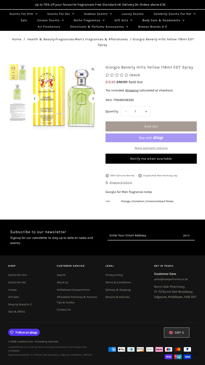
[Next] (92, 98)
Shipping (132, 90)
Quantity (112, 111)
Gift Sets (13, 297)
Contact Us (64, 309)
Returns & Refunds (118, 297)
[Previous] (34, 98)
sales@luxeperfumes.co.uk (171, 279)
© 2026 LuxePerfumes (21, 341)
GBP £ (179, 332)
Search (61, 275)
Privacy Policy (114, 275)
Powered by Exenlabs (46, 341)
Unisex (12, 289)
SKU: (109, 100)
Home (16, 39)
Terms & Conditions (118, 282)
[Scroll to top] (196, 354)
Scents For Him (17, 275)
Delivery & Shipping (118, 289)
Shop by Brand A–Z (20, 304)
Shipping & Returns (121, 182)
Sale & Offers (16, 311)
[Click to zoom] (92, 69)
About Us (62, 282)
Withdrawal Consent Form (73, 289)
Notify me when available (151, 158)
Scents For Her (17, 282)
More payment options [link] (151, 148)
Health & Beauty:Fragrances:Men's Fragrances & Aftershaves (77, 39)
